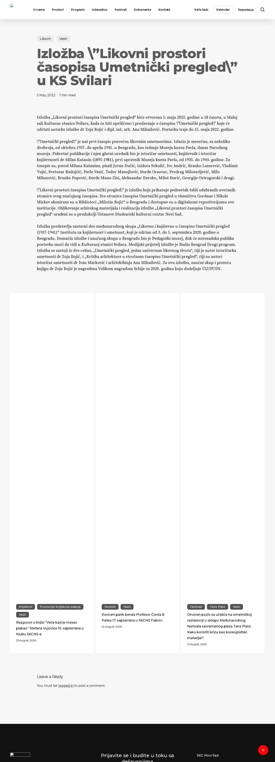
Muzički (110, 607)
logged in (65, 686)
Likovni (45, 39)
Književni (25, 607)
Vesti (63, 39)
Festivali (196, 607)
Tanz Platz (217, 607)
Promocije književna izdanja (60, 607)
